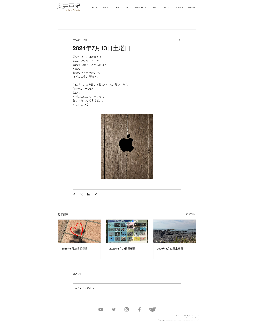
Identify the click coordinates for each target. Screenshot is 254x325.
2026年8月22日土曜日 (170, 248)
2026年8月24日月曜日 (75, 248)
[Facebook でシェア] (74, 194)
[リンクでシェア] (95, 194)
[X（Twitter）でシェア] (81, 194)
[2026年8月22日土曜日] (174, 231)
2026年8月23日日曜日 (122, 248)
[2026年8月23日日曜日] (127, 231)
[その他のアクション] (179, 40)
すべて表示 (191, 214)
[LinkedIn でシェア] (88, 194)
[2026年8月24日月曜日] (79, 231)
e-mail (196, 320)
